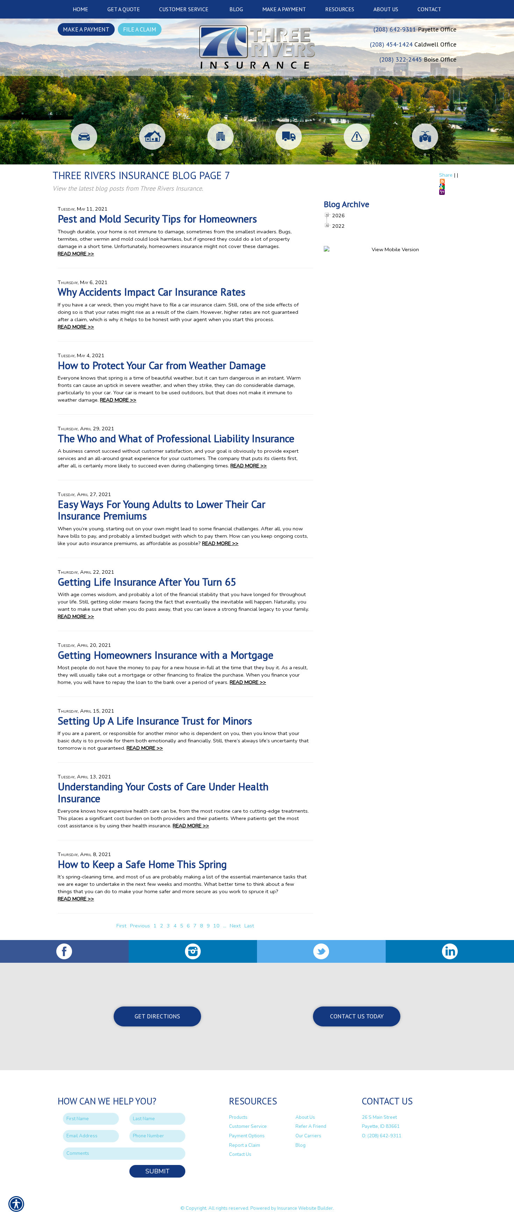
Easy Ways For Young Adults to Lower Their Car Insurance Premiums (161, 509)
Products (238, 1117)
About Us (305, 1117)
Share (445, 174)
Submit (157, 1171)
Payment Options (247, 1136)
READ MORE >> (76, 253)
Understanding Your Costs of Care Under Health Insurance (163, 792)
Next (235, 925)
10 (216, 925)
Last (249, 925)
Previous (140, 925)
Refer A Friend (310, 1126)
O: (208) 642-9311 (381, 1136)
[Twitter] (321, 951)
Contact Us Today (357, 1016)
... (224, 925)
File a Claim (139, 29)
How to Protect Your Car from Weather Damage (162, 365)
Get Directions (157, 1016)
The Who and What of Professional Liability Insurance (176, 438)
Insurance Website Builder (305, 1208)
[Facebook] (64, 951)
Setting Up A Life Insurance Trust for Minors (155, 720)
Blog (300, 1145)
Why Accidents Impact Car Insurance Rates (151, 291)
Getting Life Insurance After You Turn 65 (147, 581)
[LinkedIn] (450, 951)
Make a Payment (86, 29)
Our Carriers (308, 1136)
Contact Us (240, 1154)
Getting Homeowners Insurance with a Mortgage (165, 655)
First (121, 925)
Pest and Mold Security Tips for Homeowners (157, 218)
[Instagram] (193, 951)
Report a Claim (244, 1145)
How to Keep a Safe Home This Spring (142, 864)
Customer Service (248, 1126)
